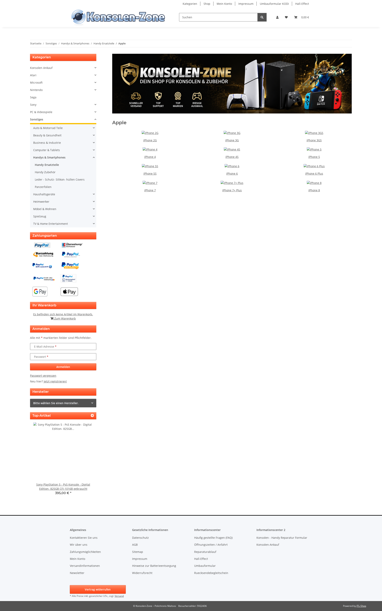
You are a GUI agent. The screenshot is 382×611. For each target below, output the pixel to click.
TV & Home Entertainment (50, 224)
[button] (277, 17)
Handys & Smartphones (49, 157)
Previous (40, 461)
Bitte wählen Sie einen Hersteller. (56, 403)
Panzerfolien (43, 187)
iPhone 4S (232, 157)
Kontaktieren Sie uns (83, 538)
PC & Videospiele (41, 112)
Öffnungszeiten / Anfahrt (211, 544)
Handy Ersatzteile (47, 165)
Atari (33, 75)
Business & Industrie (47, 143)
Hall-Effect (302, 4)
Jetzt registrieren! (55, 381)
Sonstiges (36, 119)
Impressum (245, 4)
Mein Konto (224, 4)
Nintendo (36, 90)
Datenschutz (140, 538)
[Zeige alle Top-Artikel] (92, 415)
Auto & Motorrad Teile (48, 128)
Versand (119, 596)
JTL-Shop (361, 606)
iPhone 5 (314, 157)
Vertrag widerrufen (98, 589)
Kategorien (190, 4)
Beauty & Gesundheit (47, 135)
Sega (33, 97)
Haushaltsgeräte (44, 194)
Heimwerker (41, 201)
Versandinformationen (85, 566)
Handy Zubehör (45, 172)
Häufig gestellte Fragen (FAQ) (213, 538)
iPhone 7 (150, 190)
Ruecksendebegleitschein (211, 573)
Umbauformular (205, 566)
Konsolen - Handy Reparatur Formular (281, 538)
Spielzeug (39, 216)
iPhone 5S (150, 173)
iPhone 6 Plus (314, 173)
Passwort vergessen (43, 375)
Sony (33, 105)
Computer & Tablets (46, 150)
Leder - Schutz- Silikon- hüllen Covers (60, 179)
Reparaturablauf (205, 552)
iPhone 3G (232, 140)
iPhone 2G (150, 140)
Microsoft (36, 82)
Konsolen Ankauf (41, 68)
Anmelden (63, 367)
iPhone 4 (150, 157)
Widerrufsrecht (142, 573)
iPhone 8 (314, 190)
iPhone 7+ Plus (232, 190)
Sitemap (137, 552)
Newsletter (77, 573)
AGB (135, 544)
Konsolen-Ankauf (267, 544)
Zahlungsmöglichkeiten (85, 552)
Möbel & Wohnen (44, 209)
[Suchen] (262, 17)
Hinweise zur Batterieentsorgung (154, 566)
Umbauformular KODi (274, 4)
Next (86, 461)
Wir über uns (78, 544)
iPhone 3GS (314, 140)
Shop (207, 4)
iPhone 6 (232, 173)
